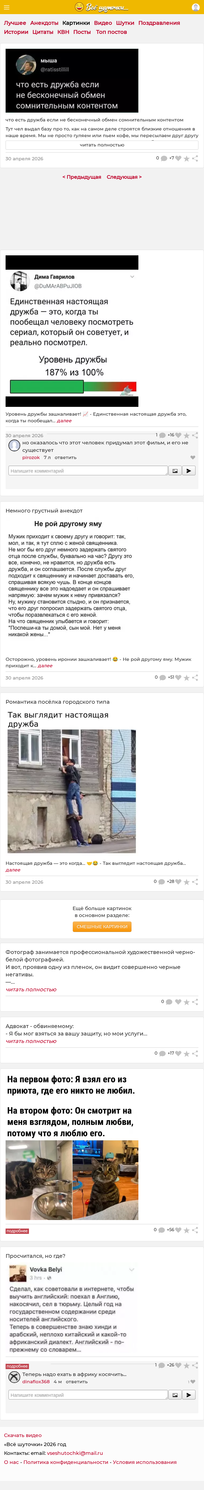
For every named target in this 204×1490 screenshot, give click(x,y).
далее (64, 420)
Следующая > (124, 177)
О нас (11, 1462)
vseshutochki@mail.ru (75, 1453)
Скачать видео (23, 1435)
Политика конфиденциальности (65, 1462)
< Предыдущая (81, 177)
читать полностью (31, 989)
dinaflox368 (36, 1381)
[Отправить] (189, 470)
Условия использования (145, 1462)
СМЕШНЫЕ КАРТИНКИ (102, 926)
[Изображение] (175, 470)
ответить (65, 457)
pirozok (31, 457)
